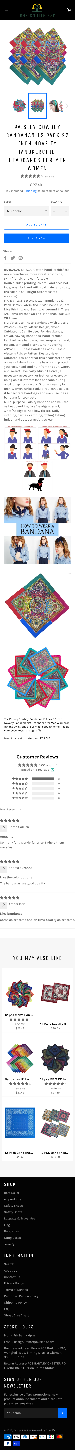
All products (12, 1199)
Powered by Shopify (43, 1430)
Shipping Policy (15, 1302)
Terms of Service (16, 1290)
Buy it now (36, 238)
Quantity (56, 201)
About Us (10, 1270)
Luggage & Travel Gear (20, 1218)
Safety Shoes (13, 1205)
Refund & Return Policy (21, 1296)
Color (8, 201)
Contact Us (12, 1277)
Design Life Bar (22, 1430)
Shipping (30, 191)
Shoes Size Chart (16, 1315)
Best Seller (11, 1193)
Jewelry (9, 1244)
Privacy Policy (14, 1283)
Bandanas (11, 1231)
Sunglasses (12, 1238)
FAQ (6, 1309)
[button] (31, 176)
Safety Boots (13, 1212)
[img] (9, 821)
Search (9, 1264)
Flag (7, 1225)
